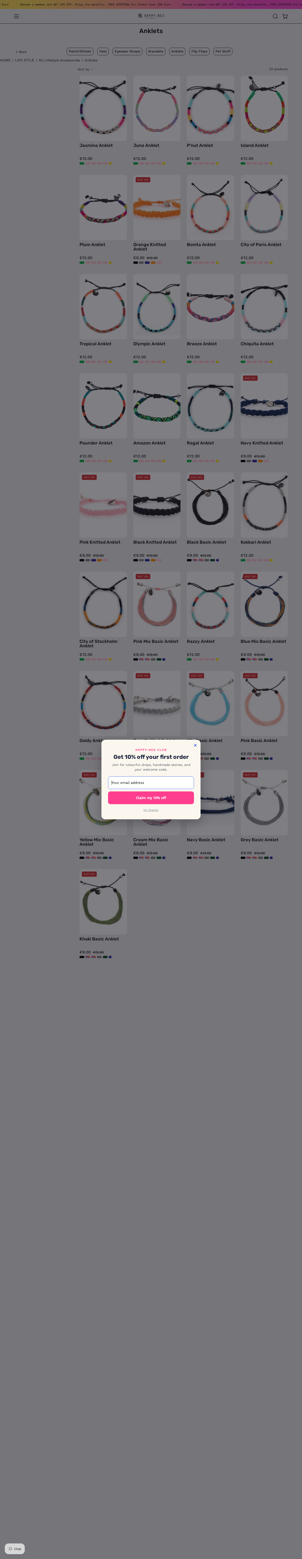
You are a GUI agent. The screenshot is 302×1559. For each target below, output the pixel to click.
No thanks (151, 810)
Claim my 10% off (151, 798)
